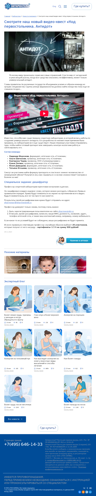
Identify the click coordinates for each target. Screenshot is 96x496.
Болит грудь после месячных (17, 405)
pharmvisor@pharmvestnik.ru (18, 203)
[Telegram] (86, 492)
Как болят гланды (72, 359)
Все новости (15, 419)
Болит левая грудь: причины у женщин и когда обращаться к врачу (17, 317)
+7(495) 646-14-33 (23, 444)
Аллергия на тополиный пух (17, 359)
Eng (54, 7)
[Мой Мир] (90, 492)
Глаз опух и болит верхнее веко (46, 316)
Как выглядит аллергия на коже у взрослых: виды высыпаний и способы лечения (46, 362)
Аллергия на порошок (74, 315)
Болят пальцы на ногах (74, 405)
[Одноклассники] (83, 492)
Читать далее (9, 325)
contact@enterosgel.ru (56, 460)
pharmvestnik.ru (65, 211)
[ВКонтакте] (79, 492)
